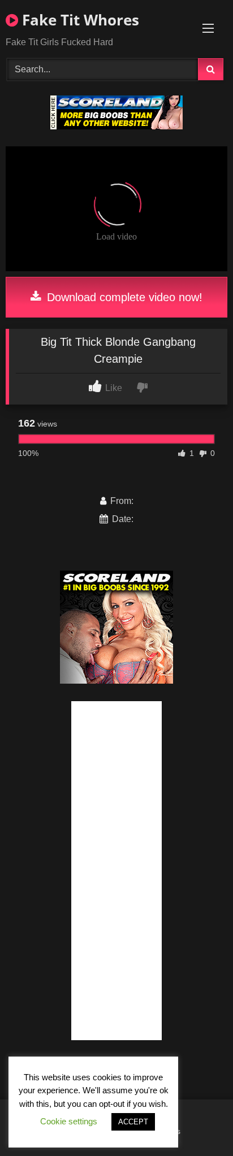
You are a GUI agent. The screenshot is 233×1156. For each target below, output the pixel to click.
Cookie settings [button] (68, 1121)
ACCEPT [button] (133, 1122)
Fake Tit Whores (78, 20)
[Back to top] (197, 1122)
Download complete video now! (123, 297)
